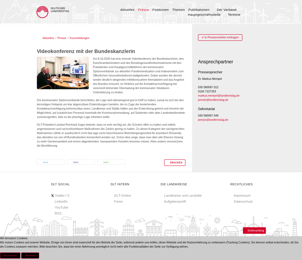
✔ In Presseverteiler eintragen (220, 37)
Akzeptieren (10, 255)
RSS (58, 213)
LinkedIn (61, 201)
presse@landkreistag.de (213, 99)
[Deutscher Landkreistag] (53, 11)
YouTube (61, 207)
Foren (118, 201)
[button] (50, 162)
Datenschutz (243, 201)
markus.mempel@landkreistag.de (219, 95)
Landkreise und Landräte (183, 195)
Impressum (242, 195)
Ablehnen (30, 255)
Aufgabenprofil (175, 201)
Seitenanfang (255, 230)
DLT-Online (122, 195)
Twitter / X (62, 195)
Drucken (175, 162)
